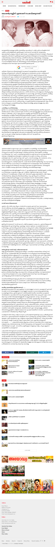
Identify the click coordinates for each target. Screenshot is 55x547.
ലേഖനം (7, 10)
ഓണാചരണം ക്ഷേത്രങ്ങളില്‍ (42, 360)
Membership (21, 6)
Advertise (8, 541)
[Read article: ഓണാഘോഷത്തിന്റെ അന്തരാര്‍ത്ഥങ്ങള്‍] (4, 362)
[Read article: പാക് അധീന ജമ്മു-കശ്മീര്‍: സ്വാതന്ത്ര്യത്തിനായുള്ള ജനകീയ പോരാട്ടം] (31, 367)
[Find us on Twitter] (42, 541)
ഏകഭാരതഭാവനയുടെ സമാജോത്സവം (18, 430)
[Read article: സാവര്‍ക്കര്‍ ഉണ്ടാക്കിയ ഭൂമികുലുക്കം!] (4, 425)
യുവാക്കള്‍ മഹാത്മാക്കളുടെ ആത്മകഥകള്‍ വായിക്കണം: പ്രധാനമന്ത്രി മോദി (28, 443)
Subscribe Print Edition (7, 526)
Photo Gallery (5, 534)
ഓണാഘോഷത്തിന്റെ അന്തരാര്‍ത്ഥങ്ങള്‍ (19, 390)
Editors (3, 532)
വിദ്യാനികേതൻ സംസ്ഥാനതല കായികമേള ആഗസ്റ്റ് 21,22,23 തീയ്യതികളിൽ (27, 403)
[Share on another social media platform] (52, 352)
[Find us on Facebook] (40, 541)
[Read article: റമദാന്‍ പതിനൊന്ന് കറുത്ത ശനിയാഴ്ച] (4, 373)
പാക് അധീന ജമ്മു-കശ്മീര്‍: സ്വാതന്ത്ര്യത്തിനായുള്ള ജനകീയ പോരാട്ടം (43, 367)
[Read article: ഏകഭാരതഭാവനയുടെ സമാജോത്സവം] (4, 367)
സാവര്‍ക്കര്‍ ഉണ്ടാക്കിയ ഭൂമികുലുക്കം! (18, 423)
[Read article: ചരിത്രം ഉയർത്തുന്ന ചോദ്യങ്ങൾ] (4, 418)
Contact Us (19, 541)
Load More (27, 450)
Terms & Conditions (36, 541)
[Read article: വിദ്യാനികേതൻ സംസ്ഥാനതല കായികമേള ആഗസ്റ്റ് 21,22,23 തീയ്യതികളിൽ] (4, 405)
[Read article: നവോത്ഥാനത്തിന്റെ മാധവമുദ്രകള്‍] (4, 385)
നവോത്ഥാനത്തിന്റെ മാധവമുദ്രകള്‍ (17, 383)
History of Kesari (5, 530)
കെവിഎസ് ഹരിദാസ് (10, 16)
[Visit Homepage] (26, 2)
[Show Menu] (2, 2)
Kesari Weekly (5, 543)
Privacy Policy (27, 541)
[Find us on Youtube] (44, 541)
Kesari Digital (12, 6)
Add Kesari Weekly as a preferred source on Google (29, 67)
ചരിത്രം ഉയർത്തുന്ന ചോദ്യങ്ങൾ (16, 416)
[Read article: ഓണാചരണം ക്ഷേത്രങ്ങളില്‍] (31, 362)
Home (4, 6)
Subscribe (30, 6)
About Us (13, 541)
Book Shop (38, 6)
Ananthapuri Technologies (18, 543)
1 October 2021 (22, 16)
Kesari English (47, 6)
